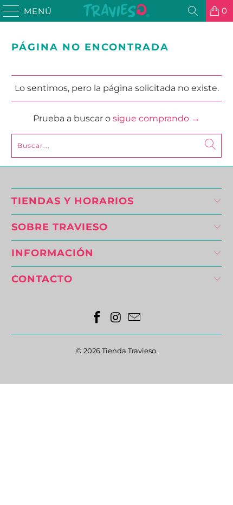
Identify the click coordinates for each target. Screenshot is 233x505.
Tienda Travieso (129, 350)
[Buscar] (193, 11)
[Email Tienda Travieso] (135, 318)
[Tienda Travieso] (117, 11)
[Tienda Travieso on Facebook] (97, 318)
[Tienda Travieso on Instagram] (116, 318)
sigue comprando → (156, 118)
